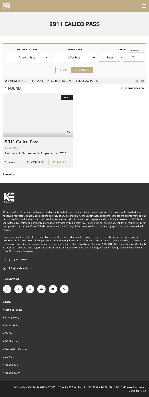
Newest (23, 80)
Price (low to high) (88, 80)
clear (63, 69)
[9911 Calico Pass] (38, 115)
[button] (27, 57)
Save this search (132, 88)
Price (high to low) (59, 80)
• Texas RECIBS (11, 364)
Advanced (82, 69)
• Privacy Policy (11, 317)
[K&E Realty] (5, 6)
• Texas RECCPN (12, 372)
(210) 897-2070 (18, 259)
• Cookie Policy (11, 325)
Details (58, 162)
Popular (37, 80)
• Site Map (8, 357)
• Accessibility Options (15, 349)
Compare (37, 162)
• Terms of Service (12, 309)
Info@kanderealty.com (21, 268)
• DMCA (7, 333)
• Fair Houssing (11, 341)
